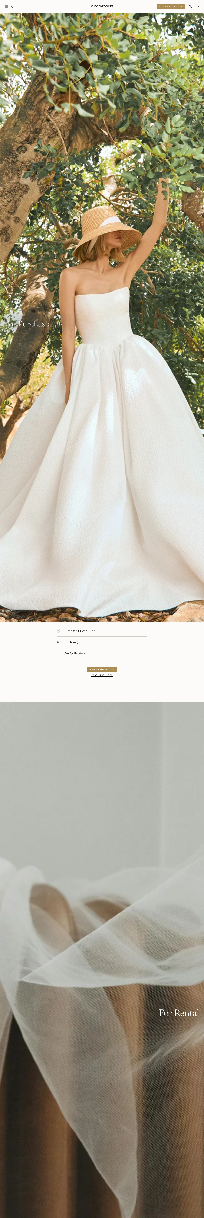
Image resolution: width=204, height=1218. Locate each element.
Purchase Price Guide (79, 631)
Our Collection (74, 653)
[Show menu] (6, 6)
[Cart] (197, 6)
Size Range (71, 642)
